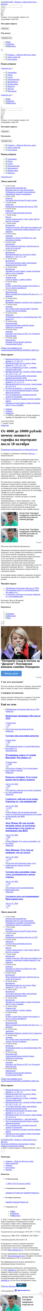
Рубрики (9, 411)
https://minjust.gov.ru (15, 1250)
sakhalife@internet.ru (31, 1193)
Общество (9, 204)
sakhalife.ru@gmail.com (14, 1193)
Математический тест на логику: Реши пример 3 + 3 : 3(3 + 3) (21, 360)
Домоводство (11, 277)
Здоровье (9, 307)
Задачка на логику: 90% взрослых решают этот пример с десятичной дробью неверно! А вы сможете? (24, 229)
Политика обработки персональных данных (18, 1144)
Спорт (8, 284)
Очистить (5, 28)
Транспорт (10, 300)
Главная (9, 409)
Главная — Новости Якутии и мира (22, 55)
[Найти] (3, 9)
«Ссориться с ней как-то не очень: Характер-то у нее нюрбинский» (23, 595)
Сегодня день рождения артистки (19, 213)
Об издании (12, 59)
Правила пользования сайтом (12, 1146)
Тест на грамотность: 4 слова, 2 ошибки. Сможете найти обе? (21, 368)
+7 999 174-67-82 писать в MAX (18, 1183)
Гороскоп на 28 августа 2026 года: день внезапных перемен (21, 239)
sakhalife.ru (12, 1270)
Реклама (9, 1170)
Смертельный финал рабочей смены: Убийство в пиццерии (20, 326)
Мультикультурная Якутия (16, 188)
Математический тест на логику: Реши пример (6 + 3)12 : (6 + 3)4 (21, 255)
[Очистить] (2, 12)
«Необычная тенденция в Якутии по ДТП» (22, 588)
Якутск (32, 454)
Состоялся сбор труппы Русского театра (21, 200)
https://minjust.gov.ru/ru (16, 1256)
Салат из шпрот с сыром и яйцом (18, 279)
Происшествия (11, 292)
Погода (8, 217)
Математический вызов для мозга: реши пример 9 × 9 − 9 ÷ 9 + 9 (21, 381)
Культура (9, 198)
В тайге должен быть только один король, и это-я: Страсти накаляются (23, 287)
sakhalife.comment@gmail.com (17, 1202)
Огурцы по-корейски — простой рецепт (21, 388)
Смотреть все (6, 38)
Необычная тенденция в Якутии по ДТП (21, 207)
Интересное (10, 225)
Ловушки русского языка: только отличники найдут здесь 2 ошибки (23, 272)
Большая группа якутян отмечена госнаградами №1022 (19, 343)
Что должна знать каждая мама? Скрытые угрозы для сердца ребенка (22, 310)
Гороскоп (9, 236)
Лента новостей (14, 57)
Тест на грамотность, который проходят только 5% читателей (21, 396)
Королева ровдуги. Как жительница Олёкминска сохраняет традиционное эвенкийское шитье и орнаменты (20, 192)
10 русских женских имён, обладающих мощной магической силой (21, 264)
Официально (11, 340)
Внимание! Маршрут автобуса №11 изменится (24, 302)
